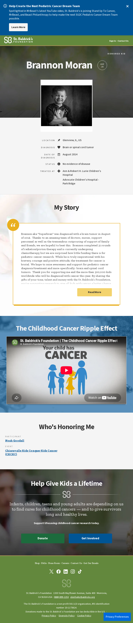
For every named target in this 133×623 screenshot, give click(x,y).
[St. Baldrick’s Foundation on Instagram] (73, 572)
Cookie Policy (84, 615)
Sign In (112, 41)
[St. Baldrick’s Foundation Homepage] (66, 584)
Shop (37, 563)
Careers (65, 563)
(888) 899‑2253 (61, 597)
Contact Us (123, 41)
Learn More (18, 27)
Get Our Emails (90, 563)
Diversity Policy (67, 615)
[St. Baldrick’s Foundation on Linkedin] (66, 572)
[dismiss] (127, 6)
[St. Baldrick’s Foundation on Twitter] (51, 572)
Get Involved (90, 538)
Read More (94, 292)
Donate (43, 538)
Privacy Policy (49, 615)
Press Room (54, 563)
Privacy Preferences (117, 617)
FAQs (44, 563)
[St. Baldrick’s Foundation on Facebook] (58, 572)
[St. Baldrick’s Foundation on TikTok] (80, 572)
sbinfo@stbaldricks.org (82, 597)
